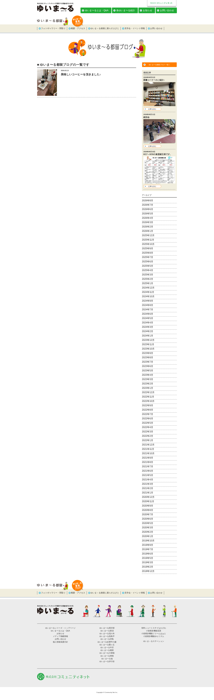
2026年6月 (147, 209)
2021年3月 (147, 484)
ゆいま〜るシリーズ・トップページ (60, 628)
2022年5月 (147, 423)
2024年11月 (148, 292)
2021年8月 (147, 462)
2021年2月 (147, 488)
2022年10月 (148, 401)
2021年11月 (148, 449)
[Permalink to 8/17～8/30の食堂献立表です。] (159, 181)
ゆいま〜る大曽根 (107, 653)
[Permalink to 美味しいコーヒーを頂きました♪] (47, 94)
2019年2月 (147, 567)
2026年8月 (147, 200)
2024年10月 (148, 296)
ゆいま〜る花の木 (107, 633)
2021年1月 (147, 492)
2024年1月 (147, 335)
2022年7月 (147, 414)
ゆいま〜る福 (107, 659)
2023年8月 (147, 357)
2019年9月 (147, 545)
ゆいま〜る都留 (107, 650)
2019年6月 (147, 553)
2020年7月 (147, 514)
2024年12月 (148, 287)
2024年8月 (147, 305)
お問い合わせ (167, 10)
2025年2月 (147, 279)
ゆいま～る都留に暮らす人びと (105, 28)
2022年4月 (147, 427)
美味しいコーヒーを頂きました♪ (81, 74)
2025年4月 (147, 270)
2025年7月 (147, 257)
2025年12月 (148, 235)
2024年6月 (147, 314)
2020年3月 (147, 527)
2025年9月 (147, 248)
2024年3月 (147, 327)
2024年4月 (147, 322)
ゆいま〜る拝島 (107, 639)
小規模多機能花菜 (153, 631)
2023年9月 (147, 353)
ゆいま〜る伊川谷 (107, 661)
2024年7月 (147, 309)
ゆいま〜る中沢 (107, 647)
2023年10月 (148, 349)
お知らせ (147, 10)
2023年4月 (147, 375)
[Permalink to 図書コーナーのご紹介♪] (159, 104)
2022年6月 (147, 418)
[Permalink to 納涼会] (159, 141)
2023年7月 (147, 362)
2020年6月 (147, 519)
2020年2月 (147, 532)
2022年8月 (147, 410)
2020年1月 (147, 536)
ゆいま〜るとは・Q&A (96, 10)
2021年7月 (147, 466)
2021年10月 (148, 453)
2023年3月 (147, 379)
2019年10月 (148, 540)
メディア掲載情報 (60, 636)
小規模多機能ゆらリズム (153, 636)
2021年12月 (148, 444)
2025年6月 (147, 261)
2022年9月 (147, 405)
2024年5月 (147, 318)
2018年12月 (148, 571)
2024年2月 (147, 331)
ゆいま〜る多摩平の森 (107, 642)
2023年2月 (147, 383)
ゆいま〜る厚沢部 (107, 628)
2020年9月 (147, 506)
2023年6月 (147, 366)
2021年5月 (147, 475)
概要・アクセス (78, 28)
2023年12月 (148, 340)
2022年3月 (147, 431)
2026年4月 (147, 218)
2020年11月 (148, 501)
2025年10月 (148, 244)
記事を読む (152, 109)
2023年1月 (147, 388)
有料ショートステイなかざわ (153, 628)
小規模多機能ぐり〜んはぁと (153, 633)
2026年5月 (147, 213)
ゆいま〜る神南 (107, 656)
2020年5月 (147, 523)
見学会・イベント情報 (134, 28)
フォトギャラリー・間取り (53, 28)
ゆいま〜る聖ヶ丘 (107, 645)
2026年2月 (147, 226)
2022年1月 (147, 440)
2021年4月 (147, 479)
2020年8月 (147, 510)
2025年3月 (147, 274)
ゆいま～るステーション (153, 641)
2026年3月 (147, 222)
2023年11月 (148, 344)
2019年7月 (147, 549)
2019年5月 (147, 558)
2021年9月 (147, 458)
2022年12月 (148, 392)
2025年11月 (148, 240)
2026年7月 (147, 205)
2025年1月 (147, 283)
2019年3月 (147, 562)
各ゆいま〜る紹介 (125, 10)
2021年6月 (147, 471)
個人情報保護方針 (60, 642)
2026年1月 (147, 231)
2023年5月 (147, 370)
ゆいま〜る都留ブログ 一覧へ (159, 65)
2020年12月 (148, 497)
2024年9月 (147, 301)
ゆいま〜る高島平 (107, 636)
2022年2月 (147, 436)
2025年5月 (147, 266)
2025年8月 (147, 253)
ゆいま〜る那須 (107, 631)
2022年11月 (148, 396)
